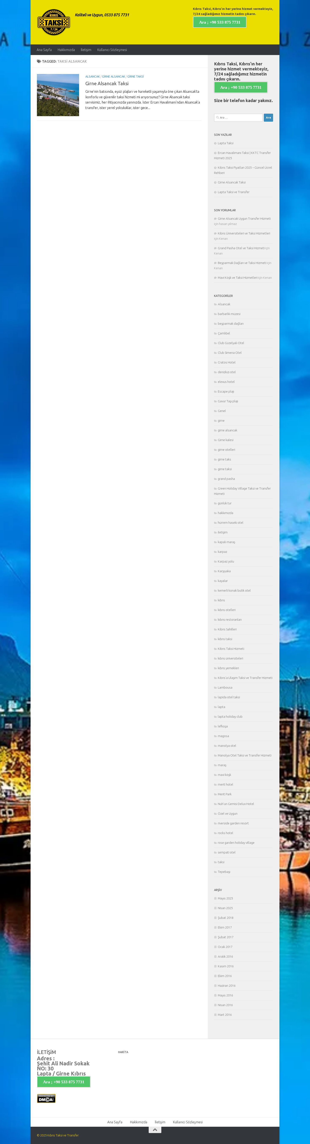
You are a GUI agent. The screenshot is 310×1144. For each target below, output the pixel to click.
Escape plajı (226, 391)
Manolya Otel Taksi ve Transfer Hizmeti (244, 755)
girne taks (224, 459)
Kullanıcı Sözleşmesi (112, 50)
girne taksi (135, 76)
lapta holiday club (230, 716)
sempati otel (227, 852)
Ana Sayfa (44, 50)
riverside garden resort (233, 823)
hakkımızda (225, 513)
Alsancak (92, 76)
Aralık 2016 (225, 956)
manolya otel (227, 745)
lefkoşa (223, 726)
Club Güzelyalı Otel (231, 343)
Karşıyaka (224, 571)
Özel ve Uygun (227, 813)
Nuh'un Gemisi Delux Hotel (236, 804)
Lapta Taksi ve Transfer (233, 192)
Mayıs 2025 (225, 898)
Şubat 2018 (225, 917)
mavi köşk (224, 775)
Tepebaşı (224, 871)
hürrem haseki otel (230, 522)
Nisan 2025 (225, 908)
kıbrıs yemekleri (228, 668)
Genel (222, 411)
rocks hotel (225, 833)
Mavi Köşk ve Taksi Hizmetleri (237, 277)
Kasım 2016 (226, 966)
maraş (222, 765)
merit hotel (225, 784)
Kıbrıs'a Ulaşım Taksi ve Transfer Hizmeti (245, 678)
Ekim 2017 (225, 927)
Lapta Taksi (225, 143)
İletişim (86, 50)
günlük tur (225, 503)
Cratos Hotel (227, 362)
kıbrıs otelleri (227, 610)
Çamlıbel (224, 333)
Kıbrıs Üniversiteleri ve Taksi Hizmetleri (244, 233)
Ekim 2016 (225, 976)
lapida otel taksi (229, 697)
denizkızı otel (227, 372)
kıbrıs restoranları (230, 619)
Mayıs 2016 (225, 995)
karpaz (222, 551)
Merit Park (225, 794)
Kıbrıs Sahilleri (227, 629)
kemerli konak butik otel (234, 590)
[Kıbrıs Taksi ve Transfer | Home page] (54, 22)
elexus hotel (226, 382)
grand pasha (226, 478)
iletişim (223, 532)
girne (221, 420)
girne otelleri (226, 449)
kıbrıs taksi (225, 639)
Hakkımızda (66, 50)
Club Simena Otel (230, 352)
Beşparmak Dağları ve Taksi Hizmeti (242, 263)
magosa (223, 736)
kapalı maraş (226, 542)
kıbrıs (221, 600)
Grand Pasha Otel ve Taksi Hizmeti (241, 248)
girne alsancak (113, 76)
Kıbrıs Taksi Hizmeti (231, 648)
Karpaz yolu (226, 561)
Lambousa (225, 687)
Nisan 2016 (225, 1005)
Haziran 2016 (227, 985)
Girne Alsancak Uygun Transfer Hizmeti (244, 218)
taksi (221, 862)
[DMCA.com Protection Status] (46, 1102)
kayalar (223, 581)
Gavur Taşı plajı (228, 401)
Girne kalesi (225, 440)
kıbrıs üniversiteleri (230, 658)
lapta (221, 707)
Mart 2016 (225, 1014)
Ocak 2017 (225, 947)
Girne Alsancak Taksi (107, 83)
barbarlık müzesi (229, 314)
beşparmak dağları (231, 323)
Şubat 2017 (225, 937)
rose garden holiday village (236, 842)
